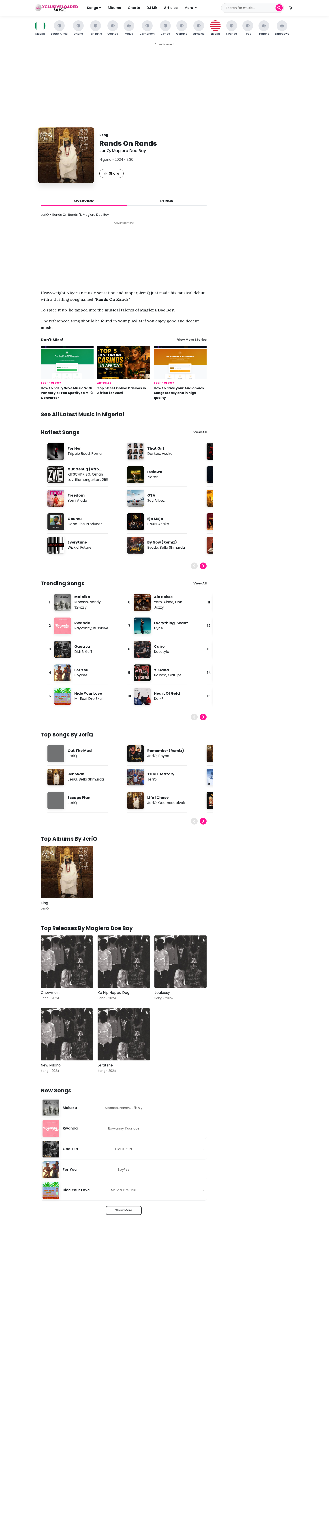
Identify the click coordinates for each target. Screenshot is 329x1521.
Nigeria (105, 159)
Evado (152, 547)
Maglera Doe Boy (129, 150)
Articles (171, 7)
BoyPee (81, 675)
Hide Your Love (88, 693)
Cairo (159, 646)
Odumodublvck (171, 802)
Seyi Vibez (156, 500)
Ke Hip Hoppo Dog (113, 992)
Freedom (76, 495)
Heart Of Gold (167, 693)
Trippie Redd (79, 453)
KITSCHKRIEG (79, 474)
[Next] (203, 566)
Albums (114, 7)
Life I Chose (158, 797)
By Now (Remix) (162, 542)
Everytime (77, 542)
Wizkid (73, 547)
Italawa (154, 471)
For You (81, 670)
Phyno (163, 755)
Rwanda (82, 623)
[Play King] (50, 888)
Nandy (95, 602)
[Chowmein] (67, 961)
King (44, 902)
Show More (123, 1210)
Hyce (158, 628)
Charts (134, 7)
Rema (96, 453)
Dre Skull (95, 698)
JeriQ (104, 150)
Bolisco (160, 675)
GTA (151, 495)
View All (200, 432)
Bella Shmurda (172, 547)
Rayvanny (83, 628)
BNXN (152, 524)
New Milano (51, 1065)
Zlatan (152, 477)
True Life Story (160, 774)
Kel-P (159, 698)
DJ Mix (152, 7)
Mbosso (81, 602)
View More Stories (192, 340)
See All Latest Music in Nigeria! (82, 414)
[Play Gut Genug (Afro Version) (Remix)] (55, 474)
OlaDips (175, 675)
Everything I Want (171, 623)
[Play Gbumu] (55, 521)
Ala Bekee (163, 596)
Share (114, 173)
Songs (93, 7)
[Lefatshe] (124, 1034)
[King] (67, 872)
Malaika (82, 596)
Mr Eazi (80, 698)
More (188, 7)
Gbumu (75, 518)
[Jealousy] (180, 961)
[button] (290, 7)
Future (86, 547)
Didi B (79, 651)
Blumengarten (87, 479)
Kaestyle (161, 651)
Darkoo (153, 453)
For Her (74, 448)
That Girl (155, 448)
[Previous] (194, 566)
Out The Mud (80, 750)
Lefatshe (105, 1065)
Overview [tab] (84, 200)
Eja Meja (155, 518)
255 (105, 479)
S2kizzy (80, 607)
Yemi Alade (77, 500)
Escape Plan (79, 797)
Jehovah (76, 774)
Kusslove (100, 628)
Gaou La (82, 646)
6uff (88, 651)
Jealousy (162, 992)
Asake (167, 453)
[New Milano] (67, 1034)
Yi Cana (161, 670)
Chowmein (50, 992)
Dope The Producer (85, 524)
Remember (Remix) (165, 750)
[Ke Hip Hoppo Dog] (124, 961)
